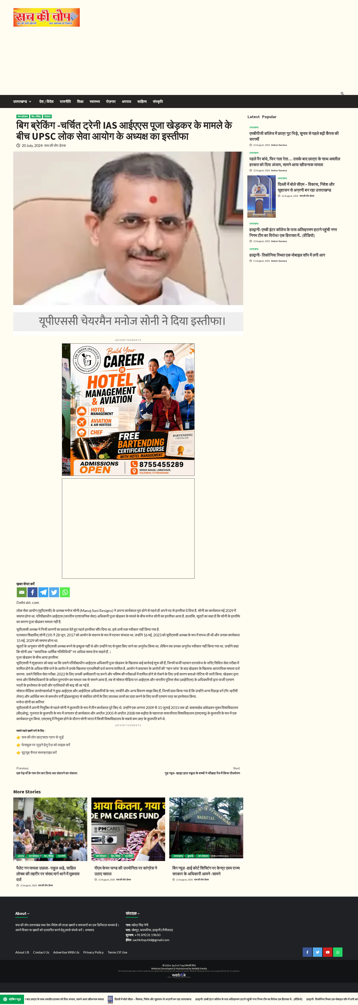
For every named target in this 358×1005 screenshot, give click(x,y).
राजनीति (65, 101)
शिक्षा (80, 101)
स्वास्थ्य (95, 101)
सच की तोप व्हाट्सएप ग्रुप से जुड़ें (43, 737)
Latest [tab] (253, 116)
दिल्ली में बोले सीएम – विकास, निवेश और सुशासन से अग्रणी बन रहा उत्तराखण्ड (118, 999)
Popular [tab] (269, 116)
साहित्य (142, 101)
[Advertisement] (179, 58)
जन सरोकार (23, 116)
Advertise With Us (66, 952)
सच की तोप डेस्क (55, 145)
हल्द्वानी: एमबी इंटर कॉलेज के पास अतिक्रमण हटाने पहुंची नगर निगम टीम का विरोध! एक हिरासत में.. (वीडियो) (214, 999)
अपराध (126, 101)
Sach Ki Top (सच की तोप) (184, 965)
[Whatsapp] (65, 592)
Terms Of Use (117, 952)
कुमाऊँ (190, 855)
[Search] (342, 93)
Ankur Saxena (279, 144)
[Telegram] (43, 592)
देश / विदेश (46, 101)
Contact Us (41, 952)
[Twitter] (54, 592)
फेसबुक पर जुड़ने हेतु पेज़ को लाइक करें (46, 744)
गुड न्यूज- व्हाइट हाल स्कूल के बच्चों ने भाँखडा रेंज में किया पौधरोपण (202, 770)
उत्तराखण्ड (20, 101)
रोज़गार (111, 101)
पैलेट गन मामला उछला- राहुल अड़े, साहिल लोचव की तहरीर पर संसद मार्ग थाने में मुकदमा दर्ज (48, 873)
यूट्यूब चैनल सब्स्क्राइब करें (39, 752)
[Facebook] (32, 592)
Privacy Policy (93, 952)
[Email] (22, 592)
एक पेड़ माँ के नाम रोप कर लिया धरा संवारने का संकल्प (46, 770)
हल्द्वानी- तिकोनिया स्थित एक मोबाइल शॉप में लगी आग (287, 255)
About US (22, 952)
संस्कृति (158, 101)
